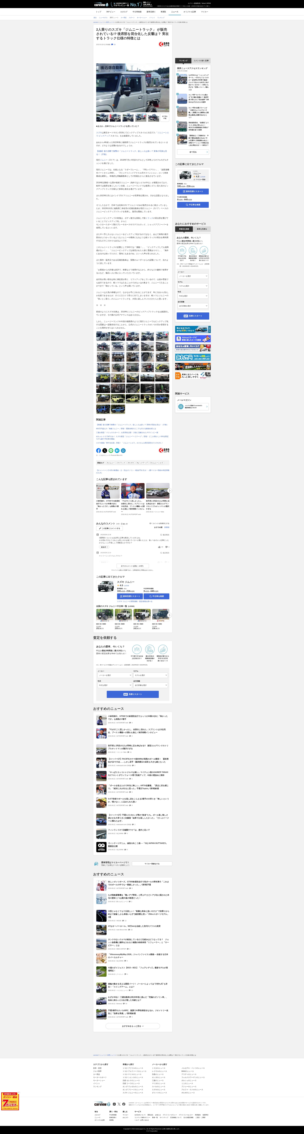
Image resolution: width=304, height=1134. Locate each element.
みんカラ (125, 1117)
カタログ (123, 12)
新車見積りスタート (131, 596)
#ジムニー (111, 463)
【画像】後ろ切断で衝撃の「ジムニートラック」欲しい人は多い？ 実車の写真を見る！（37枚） (132, 425)
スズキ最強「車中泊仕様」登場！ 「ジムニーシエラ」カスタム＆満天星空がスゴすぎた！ (129, 443)
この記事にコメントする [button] (111, 528)
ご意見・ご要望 (200, 1117)
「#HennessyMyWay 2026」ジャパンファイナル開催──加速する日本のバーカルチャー (138, 955)
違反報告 (166, 535)
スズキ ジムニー (125, 582)
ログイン (191, 3)
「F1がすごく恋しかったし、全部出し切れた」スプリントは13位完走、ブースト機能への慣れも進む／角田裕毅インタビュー (133, 506)
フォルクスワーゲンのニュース (193, 1077)
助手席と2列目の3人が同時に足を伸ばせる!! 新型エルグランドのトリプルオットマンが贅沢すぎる (158, 505)
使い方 (125, 524)
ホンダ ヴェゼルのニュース (133, 1086)
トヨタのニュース (158, 1068)
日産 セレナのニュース (131, 1080)
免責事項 (205, 1115)
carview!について (140, 1115)
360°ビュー (110, 12)
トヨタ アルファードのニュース (134, 1071)
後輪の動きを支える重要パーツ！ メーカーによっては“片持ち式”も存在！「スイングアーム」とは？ (137, 985)
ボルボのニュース (188, 1093)
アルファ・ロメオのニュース (192, 1090)
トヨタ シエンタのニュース (133, 1077)
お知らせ (158, 1115)
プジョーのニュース (188, 1086)
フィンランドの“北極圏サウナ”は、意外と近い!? (129, 830)
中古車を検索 (158, 596)
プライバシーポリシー (170, 1115)
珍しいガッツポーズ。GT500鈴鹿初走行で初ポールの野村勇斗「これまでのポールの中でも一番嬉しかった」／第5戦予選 (138, 883)
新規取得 (197, 3)
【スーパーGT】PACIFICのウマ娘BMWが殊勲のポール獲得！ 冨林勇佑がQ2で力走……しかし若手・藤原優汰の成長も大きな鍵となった (138, 760)
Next (169, 490)
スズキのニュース (158, 1090)
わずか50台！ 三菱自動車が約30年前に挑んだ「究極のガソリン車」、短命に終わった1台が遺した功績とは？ (138, 998)
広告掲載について (176, 1117)
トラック (149, 218)
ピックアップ (104, 136)
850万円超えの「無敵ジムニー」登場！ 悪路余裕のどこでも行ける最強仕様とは (126, 429)
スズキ (99, 133)
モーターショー (99, 1080)
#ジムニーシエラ (157, 463)
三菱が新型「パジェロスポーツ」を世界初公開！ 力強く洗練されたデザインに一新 (127, 432)
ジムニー (104, 160)
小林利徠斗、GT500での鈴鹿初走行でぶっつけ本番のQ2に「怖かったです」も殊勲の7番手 (108, 505)
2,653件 (126, 585)
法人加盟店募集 (188, 1117)
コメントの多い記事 (201, 61)
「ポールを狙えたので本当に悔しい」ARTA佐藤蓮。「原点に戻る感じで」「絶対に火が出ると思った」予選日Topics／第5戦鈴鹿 (138, 787)
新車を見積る (202, 229)
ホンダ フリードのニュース (133, 1090)
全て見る (164, 117)
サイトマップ (164, 1117)
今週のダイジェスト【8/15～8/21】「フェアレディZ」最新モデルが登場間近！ (138, 969)
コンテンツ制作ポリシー (142, 1117)
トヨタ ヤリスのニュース (132, 1074)
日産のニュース (158, 1074)
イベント (96, 1083)
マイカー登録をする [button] (152, 864)
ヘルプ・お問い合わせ (142, 1120)
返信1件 (103, 547)
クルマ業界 (97, 1071)
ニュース (174, 12)
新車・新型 (97, 1068)
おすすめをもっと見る (131, 1026)
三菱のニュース (158, 1080)
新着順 (166, 527)
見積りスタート (135, 694)
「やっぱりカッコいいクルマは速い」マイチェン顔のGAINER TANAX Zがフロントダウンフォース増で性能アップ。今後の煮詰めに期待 (138, 773)
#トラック (121, 463)
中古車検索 (137, 12)
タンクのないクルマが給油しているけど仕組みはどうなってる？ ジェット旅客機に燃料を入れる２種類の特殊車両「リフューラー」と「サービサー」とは (138, 942)
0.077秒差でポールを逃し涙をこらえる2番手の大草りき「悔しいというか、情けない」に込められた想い (138, 800)
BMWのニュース (187, 1071)
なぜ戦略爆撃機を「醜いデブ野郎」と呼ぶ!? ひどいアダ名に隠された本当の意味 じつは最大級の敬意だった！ (138, 896)
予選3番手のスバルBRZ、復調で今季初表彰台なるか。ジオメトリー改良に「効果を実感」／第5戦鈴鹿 (138, 1011)
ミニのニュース (187, 1083)
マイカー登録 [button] (200, 179)
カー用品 (96, 1074)
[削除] (18, 1092)
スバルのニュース (158, 1086)
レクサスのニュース (159, 1071)
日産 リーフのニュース (131, 1083)
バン (119, 186)
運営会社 (150, 1115)
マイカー (204, 12)
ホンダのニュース (158, 1077)
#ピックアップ (142, 463)
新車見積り (151, 12)
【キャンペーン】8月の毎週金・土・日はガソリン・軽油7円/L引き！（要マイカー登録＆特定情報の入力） (132, 471)
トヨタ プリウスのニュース (133, 1068)
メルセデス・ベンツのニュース (193, 1068)
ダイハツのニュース (159, 1093)
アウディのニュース (188, 1074)
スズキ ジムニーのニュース (133, 1093)
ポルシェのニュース (188, 1080)
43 (162, 547)
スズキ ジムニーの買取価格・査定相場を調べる (134, 601)
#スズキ (131, 463)
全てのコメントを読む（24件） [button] (133, 566)
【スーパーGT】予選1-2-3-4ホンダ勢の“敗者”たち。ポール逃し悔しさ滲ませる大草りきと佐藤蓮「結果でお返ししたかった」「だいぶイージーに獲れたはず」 (138, 818)
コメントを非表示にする (160, 523)
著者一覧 (155, 1117)
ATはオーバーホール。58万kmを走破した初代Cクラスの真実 (134, 926)
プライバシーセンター (186, 1115)
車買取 (163, 12)
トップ (98, 12)
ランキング (183, 61)
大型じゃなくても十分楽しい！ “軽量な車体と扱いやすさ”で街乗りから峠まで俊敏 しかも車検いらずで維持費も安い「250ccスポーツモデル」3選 (138, 914)
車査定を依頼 (184, 229)
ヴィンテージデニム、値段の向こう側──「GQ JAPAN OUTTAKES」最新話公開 (138, 844)
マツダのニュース (158, 1083)
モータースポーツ (100, 1077)
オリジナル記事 (189, 12)
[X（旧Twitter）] (119, 1104)
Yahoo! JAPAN (206, 3)
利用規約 (198, 1115)
